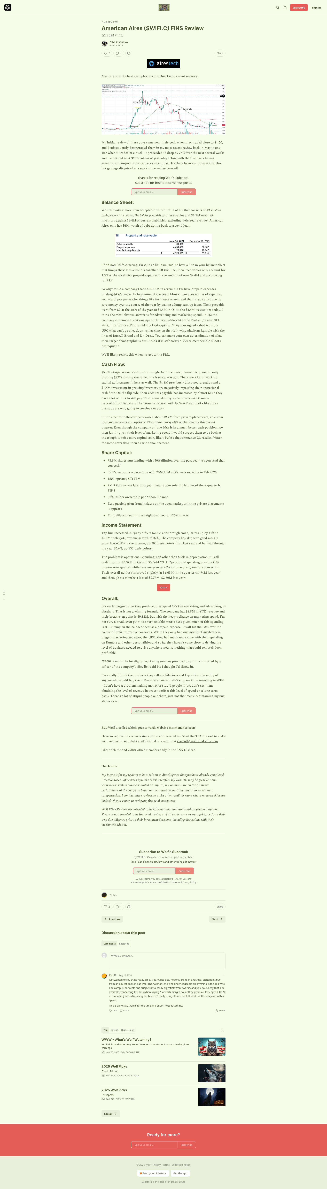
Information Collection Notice (162, 882)
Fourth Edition (110, 1071)
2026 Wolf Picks (114, 1066)
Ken (111, 975)
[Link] (96, 202)
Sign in (316, 7)
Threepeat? (108, 1094)
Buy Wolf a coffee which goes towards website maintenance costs (149, 727)
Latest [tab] (114, 1030)
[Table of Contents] (3, 594)
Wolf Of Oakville (119, 42)
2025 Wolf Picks (114, 1090)
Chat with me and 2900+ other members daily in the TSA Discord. (149, 750)
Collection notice (181, 1164)
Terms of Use (179, 878)
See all (108, 1113)
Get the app (180, 1173)
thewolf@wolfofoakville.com (197, 741)
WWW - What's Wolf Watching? (126, 1040)
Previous (114, 919)
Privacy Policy (189, 882)
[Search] (277, 7)
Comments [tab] (110, 943)
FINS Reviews (110, 22)
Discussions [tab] (127, 1030)
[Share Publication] (285, 7)
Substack (147, 1181)
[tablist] (116, 943)
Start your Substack (154, 1173)
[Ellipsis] (224, 975)
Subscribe (299, 7)
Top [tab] (105, 1030)
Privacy (157, 1164)
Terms (166, 1164)
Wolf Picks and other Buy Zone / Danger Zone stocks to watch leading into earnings (145, 1046)
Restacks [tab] (124, 943)
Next (215, 919)
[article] (163, 1048)
